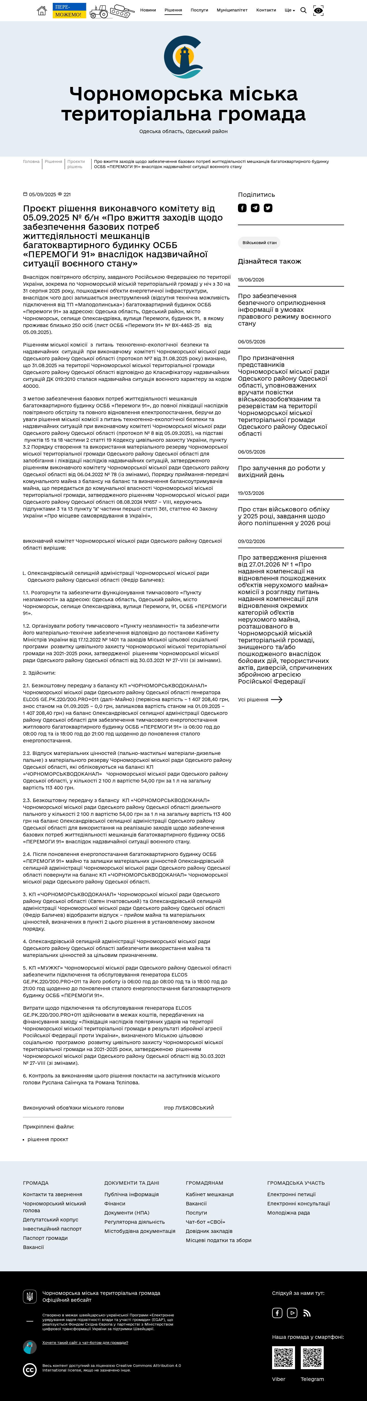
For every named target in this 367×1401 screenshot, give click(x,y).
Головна (31, 161)
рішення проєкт (48, 1139)
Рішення (53, 161)
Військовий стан (260, 242)
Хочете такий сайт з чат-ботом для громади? (85, 1342)
